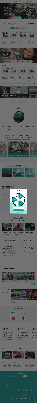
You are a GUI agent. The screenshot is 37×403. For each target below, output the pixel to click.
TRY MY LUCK (18, 210)
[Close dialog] (25, 189)
